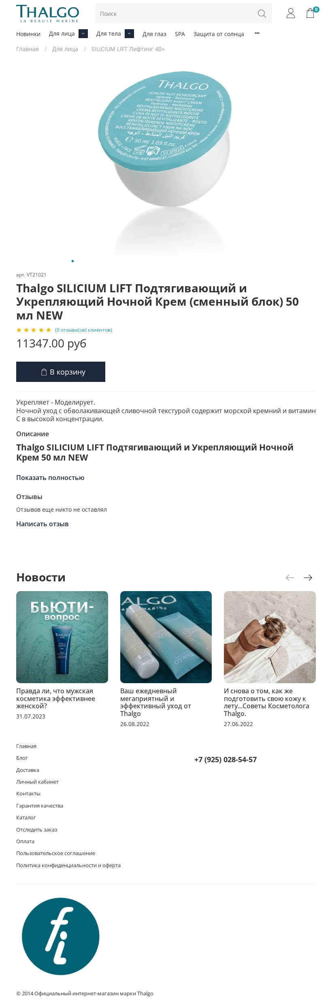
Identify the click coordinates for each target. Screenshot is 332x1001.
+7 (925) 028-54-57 (225, 759)
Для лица (62, 33)
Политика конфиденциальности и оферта (68, 865)
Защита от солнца (219, 34)
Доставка (27, 770)
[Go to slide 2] (78, 261)
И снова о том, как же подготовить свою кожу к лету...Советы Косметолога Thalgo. (266, 702)
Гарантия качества (39, 805)
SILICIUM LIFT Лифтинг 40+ (128, 49)
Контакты (28, 793)
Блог (22, 758)
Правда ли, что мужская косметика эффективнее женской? (55, 698)
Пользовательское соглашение (55, 853)
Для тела (108, 33)
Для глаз (154, 34)
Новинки (28, 34)
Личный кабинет (37, 781)
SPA (180, 34)
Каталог (26, 817)
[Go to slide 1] (73, 261)
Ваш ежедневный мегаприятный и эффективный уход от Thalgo (155, 702)
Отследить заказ (36, 829)
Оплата (25, 841)
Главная (27, 49)
